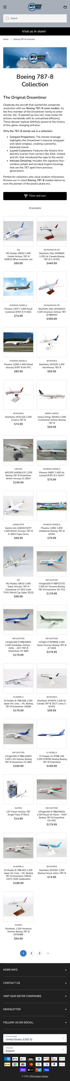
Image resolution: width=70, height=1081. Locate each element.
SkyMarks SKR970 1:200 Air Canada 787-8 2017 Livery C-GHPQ (52, 703)
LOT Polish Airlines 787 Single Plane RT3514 (18, 813)
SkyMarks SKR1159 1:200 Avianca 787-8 (18, 418)
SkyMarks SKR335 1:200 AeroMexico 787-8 (51, 366)
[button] (65, 7)
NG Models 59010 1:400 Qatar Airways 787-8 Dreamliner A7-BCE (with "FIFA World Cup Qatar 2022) (18, 588)
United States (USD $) (19, 1039)
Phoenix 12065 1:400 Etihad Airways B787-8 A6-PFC (18, 366)
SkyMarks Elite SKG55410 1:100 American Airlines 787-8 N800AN (52, 311)
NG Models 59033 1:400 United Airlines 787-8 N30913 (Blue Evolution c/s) (18, 256)
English (10, 1051)
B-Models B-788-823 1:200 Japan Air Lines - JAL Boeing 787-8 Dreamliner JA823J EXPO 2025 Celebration (18, 875)
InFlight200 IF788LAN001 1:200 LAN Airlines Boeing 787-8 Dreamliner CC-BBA (18, 759)
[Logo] (35, 7)
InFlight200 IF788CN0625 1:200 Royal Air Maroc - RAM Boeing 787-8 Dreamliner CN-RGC (52, 816)
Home (5, 39)
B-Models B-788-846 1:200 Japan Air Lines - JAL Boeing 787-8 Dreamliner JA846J (18, 703)
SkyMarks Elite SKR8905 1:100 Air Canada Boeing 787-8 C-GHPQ (51, 256)
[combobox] (35, 18)
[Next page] (46, 953)
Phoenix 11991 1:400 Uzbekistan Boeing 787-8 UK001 (51, 531)
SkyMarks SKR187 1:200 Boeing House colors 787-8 (52, 872)
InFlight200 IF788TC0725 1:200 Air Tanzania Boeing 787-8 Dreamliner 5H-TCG (51, 586)
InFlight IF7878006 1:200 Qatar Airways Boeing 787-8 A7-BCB (51, 645)
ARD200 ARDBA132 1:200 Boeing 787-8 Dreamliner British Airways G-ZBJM (18, 475)
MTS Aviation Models (38, 1076)
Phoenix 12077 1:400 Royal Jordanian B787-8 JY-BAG (18, 310)
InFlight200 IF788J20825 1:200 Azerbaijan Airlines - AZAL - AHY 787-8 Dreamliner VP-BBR (18, 647)
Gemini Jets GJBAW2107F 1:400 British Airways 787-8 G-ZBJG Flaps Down (18, 531)
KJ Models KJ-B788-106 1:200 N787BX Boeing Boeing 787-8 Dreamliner (52, 759)
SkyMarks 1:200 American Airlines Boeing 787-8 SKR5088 (18, 931)
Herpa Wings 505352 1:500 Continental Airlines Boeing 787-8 (52, 420)
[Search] (6, 18)
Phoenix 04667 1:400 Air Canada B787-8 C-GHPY (51, 474)
